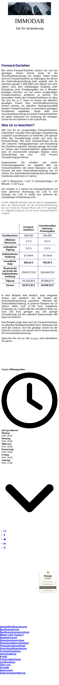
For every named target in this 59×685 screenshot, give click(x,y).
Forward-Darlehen (10, 651)
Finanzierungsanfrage (12, 646)
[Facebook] (4, 535)
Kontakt (4, 667)
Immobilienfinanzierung (14, 626)
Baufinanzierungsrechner (14, 632)
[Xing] (5, 547)
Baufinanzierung (9, 629)
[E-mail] (5, 531)
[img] (29, 8)
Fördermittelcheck (10, 659)
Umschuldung (8, 654)
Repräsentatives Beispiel (14, 643)
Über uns (5, 665)
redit (4, 656)
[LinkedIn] (5, 543)
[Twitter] (5, 539)
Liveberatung (7, 662)
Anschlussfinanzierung (13, 648)
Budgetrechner (8, 637)
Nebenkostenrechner (12, 640)
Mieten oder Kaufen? (12, 635)
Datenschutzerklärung (13, 673)
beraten (34, 338)
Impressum (6, 670)
